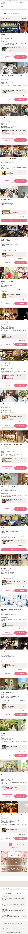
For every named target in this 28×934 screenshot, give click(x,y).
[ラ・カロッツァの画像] (14, 725)
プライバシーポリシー (20, 923)
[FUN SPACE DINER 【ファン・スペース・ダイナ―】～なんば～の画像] (14, 436)
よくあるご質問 (22, 928)
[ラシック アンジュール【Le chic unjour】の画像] (14, 479)
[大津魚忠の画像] (14, 27)
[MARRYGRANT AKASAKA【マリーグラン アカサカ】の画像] (14, 601)
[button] (14, 898)
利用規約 (9, 923)
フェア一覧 (21, 57)
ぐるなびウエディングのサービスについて (10, 928)
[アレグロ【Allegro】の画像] (14, 355)
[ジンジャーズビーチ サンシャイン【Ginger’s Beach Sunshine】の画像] (14, 231)
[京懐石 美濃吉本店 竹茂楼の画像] (14, 273)
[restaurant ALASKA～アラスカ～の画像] (14, 151)
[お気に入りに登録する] (25, 32)
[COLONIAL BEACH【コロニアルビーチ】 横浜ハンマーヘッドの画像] (14, 68)
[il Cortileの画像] (14, 520)
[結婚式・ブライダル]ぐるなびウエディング (8, 888)
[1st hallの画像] (14, 643)
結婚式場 (18, 888)
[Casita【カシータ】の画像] (14, 110)
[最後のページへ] (23, 844)
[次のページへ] (20, 844)
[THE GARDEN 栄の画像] (14, 314)
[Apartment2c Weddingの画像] (14, 192)
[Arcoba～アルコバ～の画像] (14, 560)
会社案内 (5, 923)
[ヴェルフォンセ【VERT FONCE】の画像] (14, 766)
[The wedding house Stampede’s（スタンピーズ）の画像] (14, 807)
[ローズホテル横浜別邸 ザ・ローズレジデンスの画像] (14, 684)
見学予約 (8, 57)
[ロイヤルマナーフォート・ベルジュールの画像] (14, 396)
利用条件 (13, 923)
